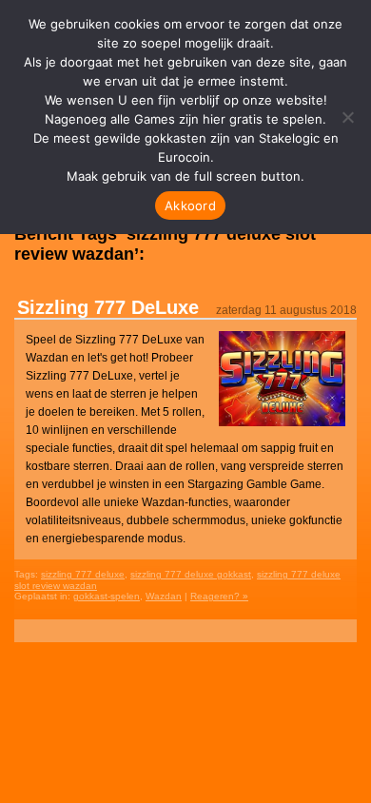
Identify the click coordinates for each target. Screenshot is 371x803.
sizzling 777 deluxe (83, 574)
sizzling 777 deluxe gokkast (190, 574)
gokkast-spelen (106, 596)
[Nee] (347, 117)
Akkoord (190, 205)
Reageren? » (219, 596)
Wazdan (164, 596)
